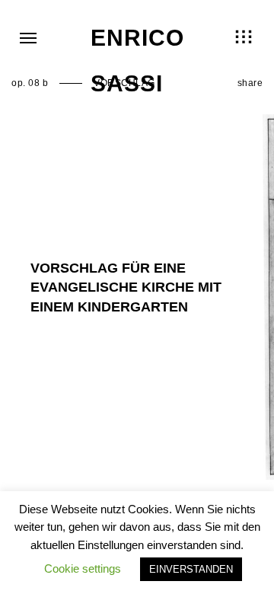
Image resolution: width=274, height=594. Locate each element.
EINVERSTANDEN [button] (191, 569)
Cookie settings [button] (82, 568)
